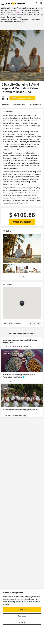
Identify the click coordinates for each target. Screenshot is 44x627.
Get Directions (34, 323)
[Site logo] (15, 3)
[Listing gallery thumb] (22, 248)
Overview (5, 105)
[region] (22, 608)
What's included (19, 105)
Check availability (22, 221)
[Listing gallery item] (9, 268)
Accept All (22, 610)
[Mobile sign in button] (36, 3)
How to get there (35, 105)
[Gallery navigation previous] (20, 277)
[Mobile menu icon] (2, 3)
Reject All (22, 622)
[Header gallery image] (22, 55)
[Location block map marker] (22, 303)
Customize (22, 616)
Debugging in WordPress (8, 15)
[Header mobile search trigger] (41, 3)
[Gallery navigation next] (24, 277)
